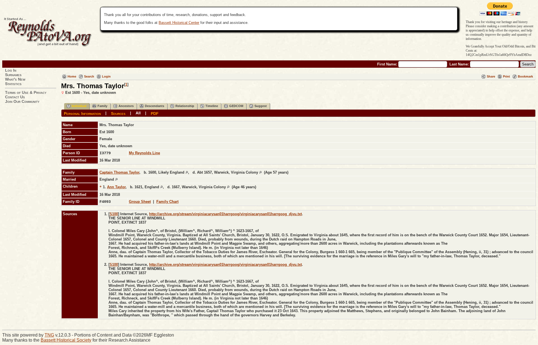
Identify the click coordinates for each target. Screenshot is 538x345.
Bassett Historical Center (179, 23)
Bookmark (525, 76)
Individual (79, 106)
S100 (114, 214)
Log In (10, 70)
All (138, 113)
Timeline (211, 106)
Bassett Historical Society (66, 340)
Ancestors (126, 106)
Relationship (184, 106)
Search (89, 76)
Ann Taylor (116, 187)
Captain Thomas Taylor (119, 172)
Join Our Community (22, 101)
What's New (15, 79)
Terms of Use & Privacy (26, 92)
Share (491, 76)
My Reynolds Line (144, 153)
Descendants (154, 106)
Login (106, 76)
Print (506, 76)
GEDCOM (236, 106)
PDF (155, 113)
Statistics (13, 83)
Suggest (260, 106)
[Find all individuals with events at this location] (186, 172)
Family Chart (167, 201)
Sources (118, 113)
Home (72, 76)
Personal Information (82, 113)
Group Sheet (140, 201)
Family (102, 106)
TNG (49, 335)
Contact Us (15, 97)
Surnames (13, 74)
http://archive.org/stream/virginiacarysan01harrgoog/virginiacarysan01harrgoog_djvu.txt (225, 214)
